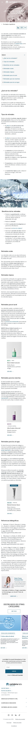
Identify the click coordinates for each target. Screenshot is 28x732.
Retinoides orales (9, 68)
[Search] (25, 2)
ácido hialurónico (6, 450)
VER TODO (14, 611)
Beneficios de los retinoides (11, 65)
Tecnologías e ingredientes (9, 24)
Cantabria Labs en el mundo (9, 707)
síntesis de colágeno (17, 228)
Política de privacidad (20, 719)
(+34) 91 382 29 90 (5, 695)
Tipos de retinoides (9, 61)
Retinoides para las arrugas (11, 82)
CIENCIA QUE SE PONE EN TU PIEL (9, 698)
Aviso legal (9, 722)
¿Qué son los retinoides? (10, 58)
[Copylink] (25, 27)
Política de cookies (17, 722)
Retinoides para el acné (10, 75)
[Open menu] (2, 2)
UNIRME (14, 671)
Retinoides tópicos (9, 72)
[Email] (21, 27)
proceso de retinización (12, 321)
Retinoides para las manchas (12, 78)
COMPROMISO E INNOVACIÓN (8, 703)
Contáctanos (5, 688)
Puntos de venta (6, 690)
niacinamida (4, 398)
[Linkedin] (18, 27)
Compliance (14, 726)
